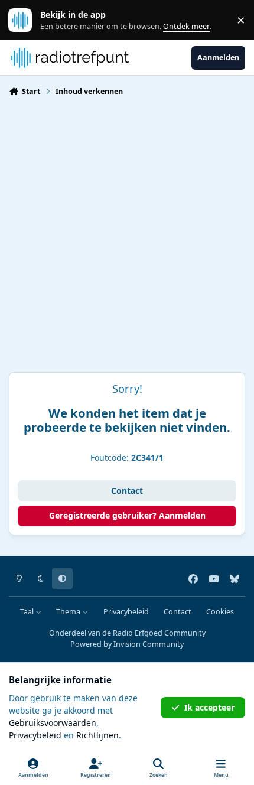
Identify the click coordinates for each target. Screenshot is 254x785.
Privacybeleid (126, 612)
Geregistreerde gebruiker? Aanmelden (127, 515)
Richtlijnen (97, 735)
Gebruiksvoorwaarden (52, 722)
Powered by (127, 644)
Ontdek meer (26, 20)
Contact (127, 490)
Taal (27, 612)
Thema (69, 612)
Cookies (220, 612)
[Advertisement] (127, 239)
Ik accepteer (209, 707)
